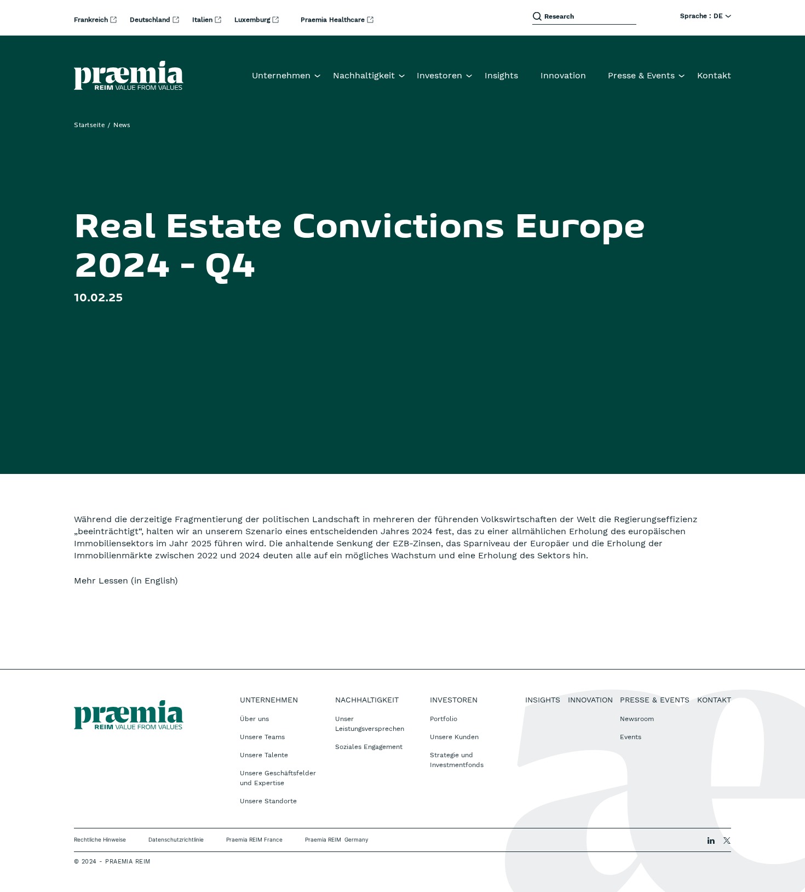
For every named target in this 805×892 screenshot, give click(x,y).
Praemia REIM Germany (337, 839)
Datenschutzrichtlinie (176, 839)
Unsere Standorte (268, 801)
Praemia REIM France (254, 839)
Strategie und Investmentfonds (457, 760)
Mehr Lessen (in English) (126, 580)
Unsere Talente (264, 755)
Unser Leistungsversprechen (369, 724)
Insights (501, 75)
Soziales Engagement (369, 747)
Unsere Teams (262, 737)
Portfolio (443, 719)
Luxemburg (253, 20)
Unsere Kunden (454, 737)
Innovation (563, 75)
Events (630, 737)
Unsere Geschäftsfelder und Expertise (278, 778)
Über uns (254, 719)
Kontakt (714, 75)
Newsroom (637, 719)
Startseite (89, 125)
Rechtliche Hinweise (100, 839)
